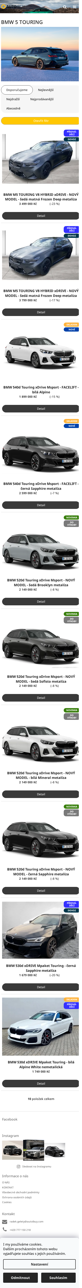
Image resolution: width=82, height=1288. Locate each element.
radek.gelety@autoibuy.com (26, 1221)
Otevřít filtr (41, 121)
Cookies (7, 1202)
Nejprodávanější (42, 99)
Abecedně (13, 108)
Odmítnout (20, 1277)
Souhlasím (58, 1277)
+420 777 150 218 (20, 1229)
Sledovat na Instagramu (36, 1166)
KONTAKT (8, 1187)
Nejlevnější (46, 90)
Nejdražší (13, 99)
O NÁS (6, 1182)
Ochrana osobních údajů (17, 1197)
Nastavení (39, 1264)
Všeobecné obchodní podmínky (20, 1192)
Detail (41, 216)
